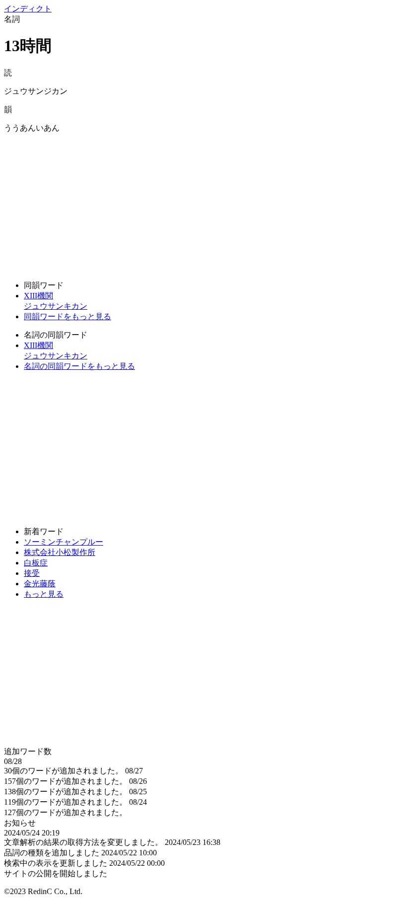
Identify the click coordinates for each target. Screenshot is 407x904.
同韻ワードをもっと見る (67, 316)
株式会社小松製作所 (59, 552)
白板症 (36, 562)
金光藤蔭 (40, 583)
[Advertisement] (203, 203)
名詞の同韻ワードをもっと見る (79, 366)
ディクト (28, 8)
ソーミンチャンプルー (63, 542)
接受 (32, 573)
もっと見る (44, 594)
